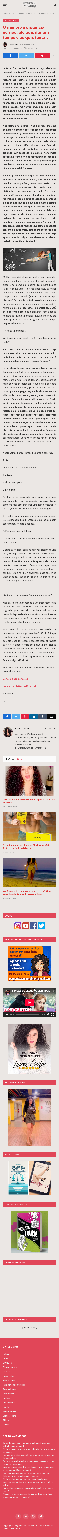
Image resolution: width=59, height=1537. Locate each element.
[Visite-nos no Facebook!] (33, 928)
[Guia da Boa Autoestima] (18, 1194)
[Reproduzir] (6, 1014)
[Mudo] (47, 1014)
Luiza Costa (16, 44)
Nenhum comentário (13, 48)
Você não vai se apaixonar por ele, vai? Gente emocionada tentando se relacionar (28, 893)
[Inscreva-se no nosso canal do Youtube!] (25, 928)
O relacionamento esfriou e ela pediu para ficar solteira (29, 801)
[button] (29, 588)
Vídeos (6, 1425)
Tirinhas (6, 1420)
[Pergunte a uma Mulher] (29, 4)
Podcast (7, 1398)
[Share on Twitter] (10, 55)
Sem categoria (9, 1416)
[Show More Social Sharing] (53, 55)
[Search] (54, 4)
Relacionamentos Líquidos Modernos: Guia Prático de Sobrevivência (26, 847)
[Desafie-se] (40, 1194)
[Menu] (5, 4)
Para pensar (8, 1394)
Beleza (6, 1354)
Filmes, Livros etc (11, 1367)
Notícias (7, 1371)
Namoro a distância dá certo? (19, 686)
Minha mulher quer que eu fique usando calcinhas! (25, 1479)
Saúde (6, 1407)
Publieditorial (9, 1402)
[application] (29, 1002)
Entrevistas (8, 1363)
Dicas (5, 1358)
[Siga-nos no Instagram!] (17, 928)
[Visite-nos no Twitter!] (41, 928)
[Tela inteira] (52, 1014)
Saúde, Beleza (9, 1411)
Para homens (9, 1380)
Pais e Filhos (8, 1376)
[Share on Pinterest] (42, 55)
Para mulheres (11, 21)
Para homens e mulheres (14, 1385)
